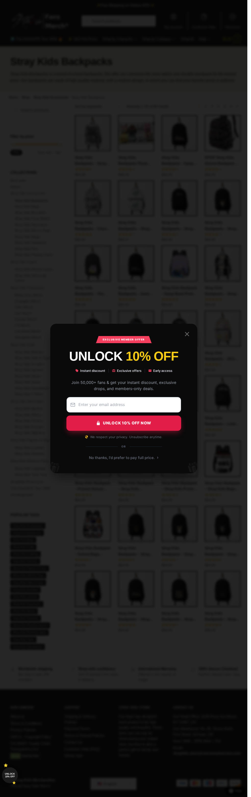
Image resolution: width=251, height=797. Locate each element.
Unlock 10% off (10, 775)
